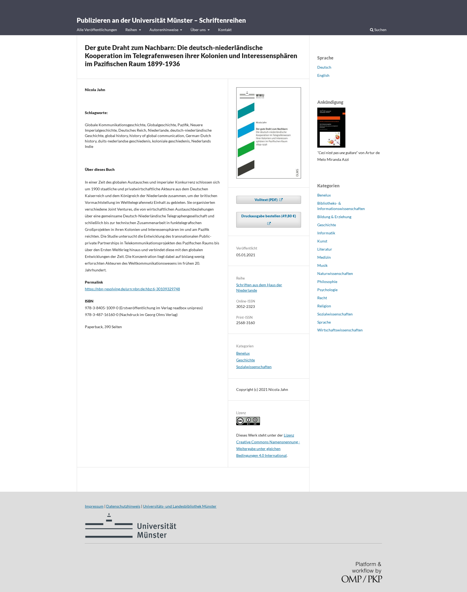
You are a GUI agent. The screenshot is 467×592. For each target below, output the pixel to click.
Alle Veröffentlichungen (97, 29)
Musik (322, 265)
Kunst (322, 241)
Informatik (326, 233)
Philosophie (327, 281)
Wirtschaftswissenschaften (340, 330)
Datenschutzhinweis (123, 506)
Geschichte (245, 360)
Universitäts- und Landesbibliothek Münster (179, 506)
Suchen (379, 29)
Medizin (324, 257)
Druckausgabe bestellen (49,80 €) (268, 216)
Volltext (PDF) (266, 200)
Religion (324, 306)
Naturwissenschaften (335, 273)
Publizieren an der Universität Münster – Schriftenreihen (161, 20)
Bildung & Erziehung (334, 216)
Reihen (131, 29)
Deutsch (324, 67)
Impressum (94, 506)
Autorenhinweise (164, 29)
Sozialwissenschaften (254, 366)
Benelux (243, 353)
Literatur (324, 249)
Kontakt (225, 29)
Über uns (198, 29)
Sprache (324, 322)
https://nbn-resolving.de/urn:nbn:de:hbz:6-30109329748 (132, 289)
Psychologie (327, 289)
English (323, 75)
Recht (322, 297)
